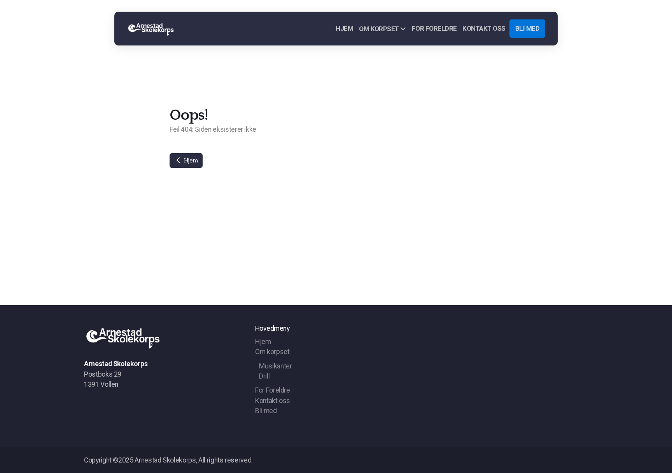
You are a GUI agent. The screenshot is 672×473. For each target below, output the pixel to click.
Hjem (190, 160)
